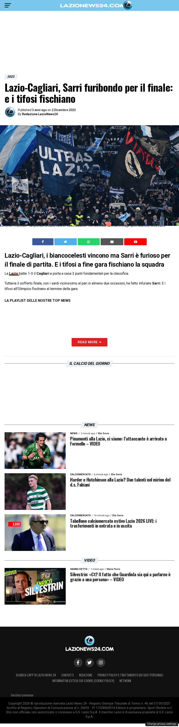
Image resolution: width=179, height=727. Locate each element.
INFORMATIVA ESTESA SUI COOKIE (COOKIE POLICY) (83, 680)
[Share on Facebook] (43, 241)
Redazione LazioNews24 (40, 114)
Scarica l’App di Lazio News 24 (36, 675)
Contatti (67, 675)
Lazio (14, 273)
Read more (88, 342)
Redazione (85, 675)
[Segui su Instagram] (100, 662)
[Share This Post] (89, 241)
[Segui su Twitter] (89, 662)
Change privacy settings (161, 723)
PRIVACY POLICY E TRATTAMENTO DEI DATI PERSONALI (130, 675)
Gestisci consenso (22, 695)
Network (125, 680)
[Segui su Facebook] (78, 662)
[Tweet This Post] (66, 241)
